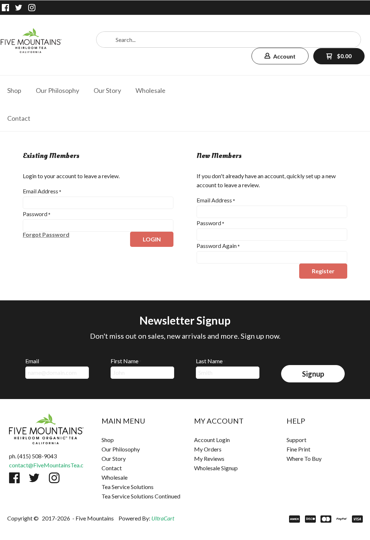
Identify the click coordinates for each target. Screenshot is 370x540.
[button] (280, 56)
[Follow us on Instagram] (31, 7)
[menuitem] (14, 89)
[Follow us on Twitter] (18, 7)
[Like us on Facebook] (5, 7)
